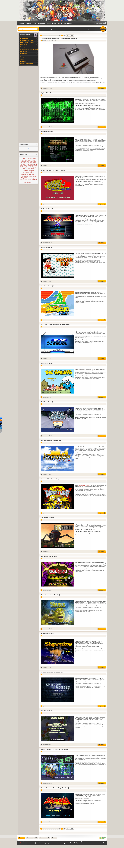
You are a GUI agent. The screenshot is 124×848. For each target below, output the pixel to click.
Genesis (33, 160)
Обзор (32, 168)
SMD (21, 167)
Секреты (31, 171)
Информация (23, 57)
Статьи (22, 59)
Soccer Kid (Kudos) (47, 247)
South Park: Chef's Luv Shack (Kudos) (53, 170)
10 (59, 35)
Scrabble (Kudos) (46, 710)
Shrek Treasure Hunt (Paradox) (50, 595)
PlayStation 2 (24, 162)
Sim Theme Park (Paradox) (49, 556)
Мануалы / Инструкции (26, 63)
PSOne (24, 164)
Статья (31, 172)
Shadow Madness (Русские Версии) (52, 672)
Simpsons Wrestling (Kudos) (50, 479)
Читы (34, 174)
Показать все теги (28, 182)
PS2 (21, 164)
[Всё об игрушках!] (102, 839)
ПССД (19, 842)
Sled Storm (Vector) (47, 402)
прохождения (23, 179)
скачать (29, 179)
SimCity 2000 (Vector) (47, 517)
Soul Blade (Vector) (47, 208)
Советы (26, 172)
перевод (33, 176)
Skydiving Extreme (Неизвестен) (51, 440)
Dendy (33, 158)
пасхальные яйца (26, 176)
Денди (35, 167)
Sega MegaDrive (32, 165)
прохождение (32, 178)
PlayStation (33, 161)
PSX (28, 164)
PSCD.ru (27, 842)
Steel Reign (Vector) (47, 131)
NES (28, 161)
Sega (35, 164)
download (24, 160)
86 (64, 35)
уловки (34, 180)
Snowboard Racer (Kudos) (49, 286)
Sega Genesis (23, 165)
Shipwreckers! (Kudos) (48, 633)
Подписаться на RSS (99, 23)
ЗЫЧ (24, 168)
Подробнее (101, 88)
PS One (34, 162)
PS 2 (31, 162)
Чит (30, 174)
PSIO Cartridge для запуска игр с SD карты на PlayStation (59, 38)
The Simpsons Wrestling (84, 485)
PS (28, 162)
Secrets (31, 164)
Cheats (29, 158)
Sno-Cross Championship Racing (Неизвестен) (55, 324)
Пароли (25, 171)
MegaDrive (24, 161)
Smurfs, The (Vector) (47, 363)
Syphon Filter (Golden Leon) (50, 93)
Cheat (24, 158)
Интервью (23, 61)
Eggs (29, 160)
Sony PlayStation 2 (28, 167)
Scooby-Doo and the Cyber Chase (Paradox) (54, 749)
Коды (28, 168)
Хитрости (24, 174)
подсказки (24, 178)
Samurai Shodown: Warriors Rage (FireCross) (55, 788)
